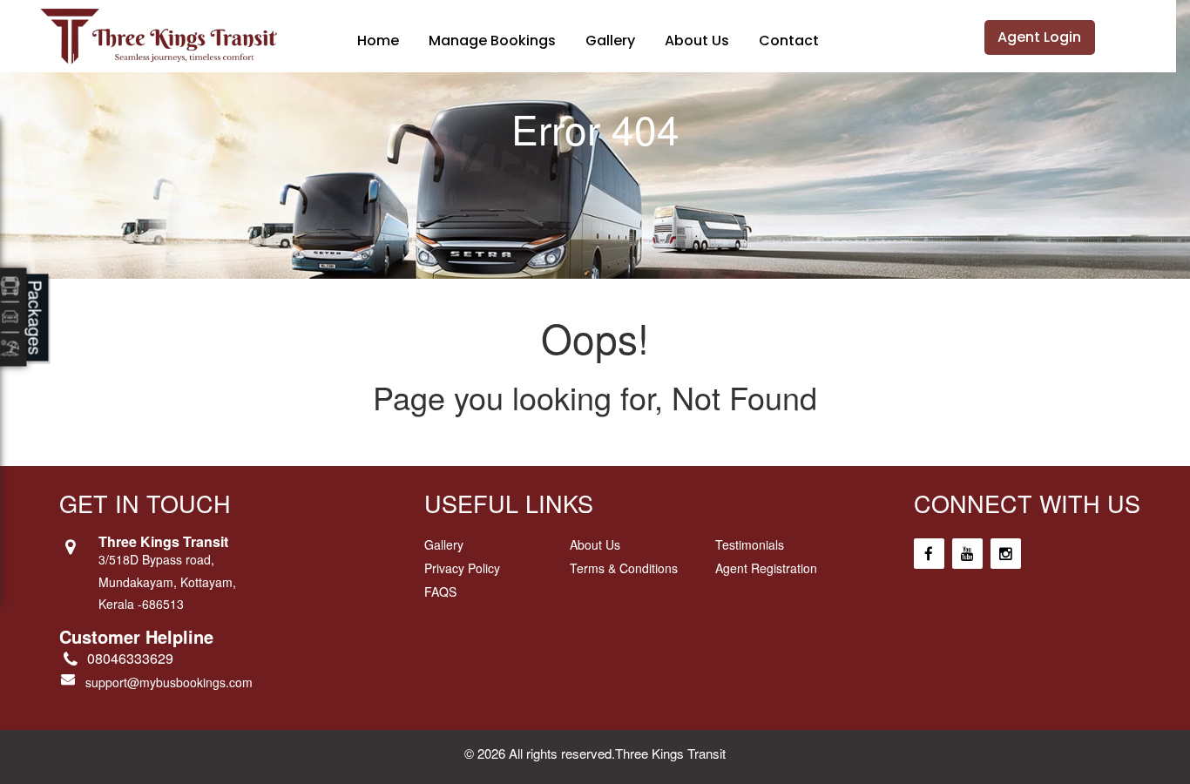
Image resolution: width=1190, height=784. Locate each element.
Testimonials (749, 544)
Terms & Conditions (624, 568)
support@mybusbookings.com (169, 682)
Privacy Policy (462, 568)
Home (378, 40)
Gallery (610, 40)
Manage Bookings (492, 40)
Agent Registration (766, 568)
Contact (789, 40)
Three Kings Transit (670, 753)
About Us (697, 40)
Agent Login (1039, 37)
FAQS (440, 591)
